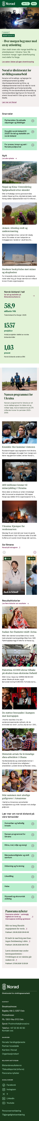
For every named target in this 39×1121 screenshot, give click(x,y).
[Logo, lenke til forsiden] (8, 3)
